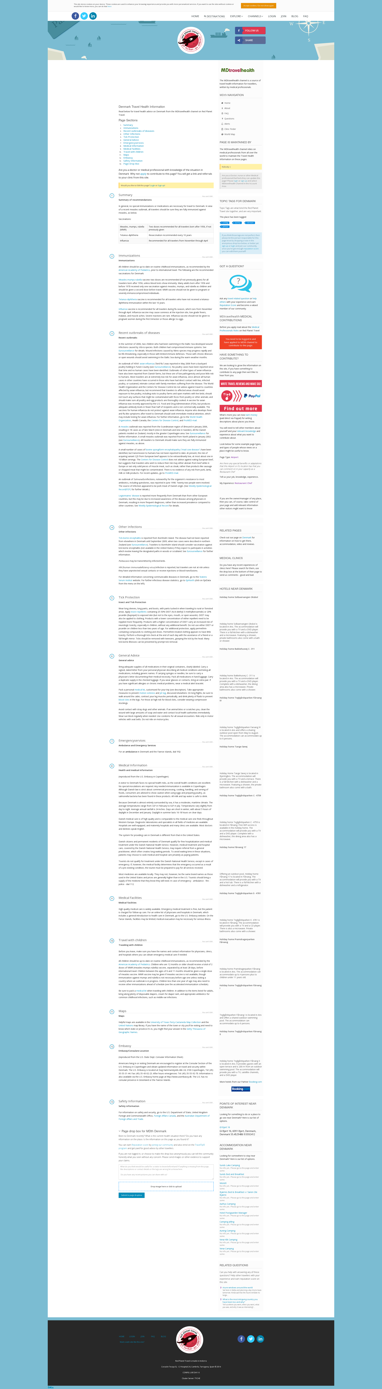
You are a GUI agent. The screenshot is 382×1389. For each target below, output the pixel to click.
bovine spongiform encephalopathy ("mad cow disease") (173, 449)
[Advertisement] (166, 83)
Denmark (246, 537)
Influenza (123, 309)
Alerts (227, 123)
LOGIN (272, 16)
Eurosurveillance (126, 350)
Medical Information (133, 145)
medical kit (140, 689)
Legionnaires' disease (129, 495)
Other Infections (131, 133)
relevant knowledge (246, 431)
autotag (225, 223)
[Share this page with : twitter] (50, 1387)
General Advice (131, 139)
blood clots (124, 699)
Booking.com (255, 1081)
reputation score (251, 248)
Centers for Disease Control (164, 420)
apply (143, 173)
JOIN (283, 16)
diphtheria (132, 299)
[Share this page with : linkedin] (52, 1387)
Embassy (128, 157)
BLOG (163, 1336)
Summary (128, 124)
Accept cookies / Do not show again (259, 5)
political (225, 226)
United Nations (126, 1025)
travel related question (238, 298)
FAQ (305, 16)
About (227, 108)
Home (195, 16)
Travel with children (133, 151)
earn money (251, 414)
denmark (250, 223)
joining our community (162, 1144)
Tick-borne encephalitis (130, 538)
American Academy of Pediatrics (134, 270)
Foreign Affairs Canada (165, 1115)
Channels (254, 16)
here (109, 6)
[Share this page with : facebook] (48, 1387)
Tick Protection (131, 136)
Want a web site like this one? (132, 1342)
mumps (131, 279)
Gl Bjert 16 (225, 1127)
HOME (121, 1336)
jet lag (163, 693)
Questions (229, 118)
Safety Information (133, 160)
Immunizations (130, 127)
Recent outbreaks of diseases (138, 130)
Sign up (161, 185)
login (236, 180)
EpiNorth (190, 580)
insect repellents (139, 611)
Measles (123, 279)
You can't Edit (207, 196)
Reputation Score (228, 305)
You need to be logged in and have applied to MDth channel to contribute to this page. (240, 342)
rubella (138, 279)
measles (125, 426)
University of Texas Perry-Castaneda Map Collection (176, 1022)
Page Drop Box (131, 163)
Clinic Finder (230, 129)
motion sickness (147, 693)
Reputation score (140, 1144)
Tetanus (123, 299)
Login (152, 185)
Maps (126, 154)
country (237, 223)
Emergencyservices (133, 142)
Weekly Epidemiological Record (154, 505)
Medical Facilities (131, 148)
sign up (244, 180)
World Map (229, 134)
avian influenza (147, 363)
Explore (235, 16)
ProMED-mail (190, 420)
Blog (294, 16)
